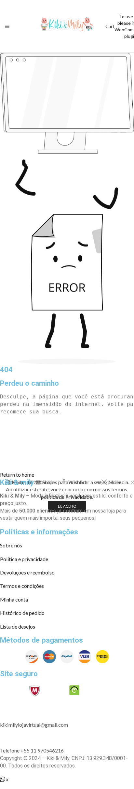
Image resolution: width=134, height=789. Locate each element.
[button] (17, 474)
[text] (67, 397)
